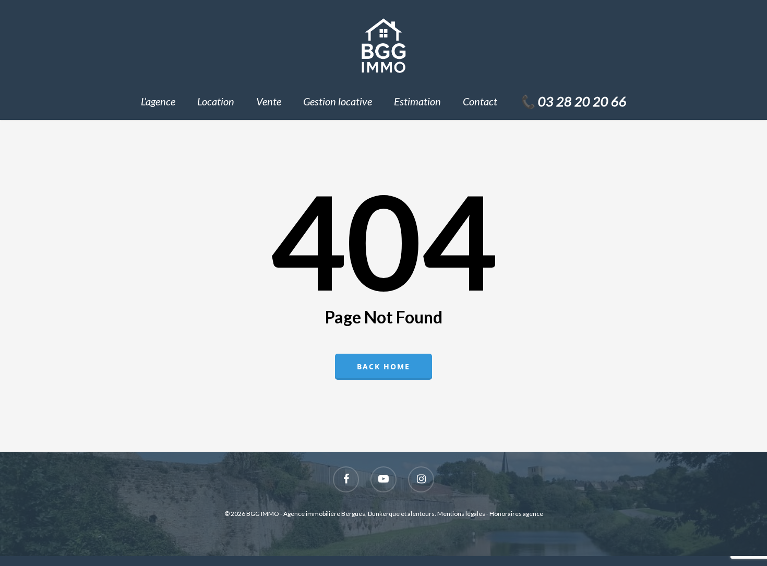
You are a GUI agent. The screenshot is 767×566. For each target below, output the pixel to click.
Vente (268, 101)
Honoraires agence (516, 513)
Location (215, 101)
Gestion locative (337, 101)
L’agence (158, 101)
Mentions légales (461, 513)
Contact (480, 101)
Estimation (417, 101)
